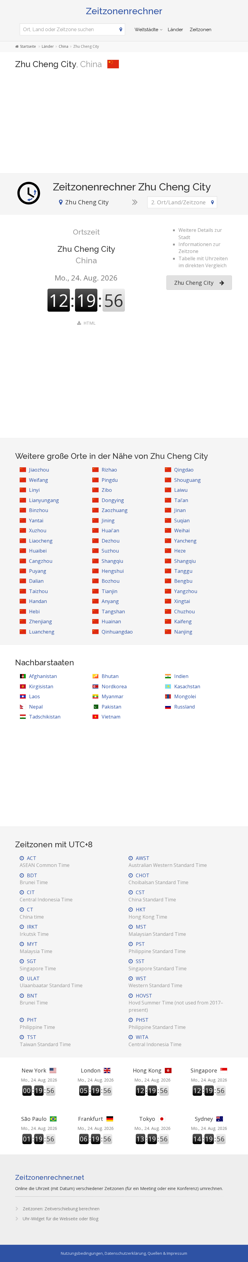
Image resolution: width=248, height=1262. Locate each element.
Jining (108, 520)
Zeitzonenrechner (124, 11)
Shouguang (187, 480)
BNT (34, 999)
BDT (34, 879)
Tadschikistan (44, 716)
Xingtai (182, 601)
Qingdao (184, 469)
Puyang (37, 571)
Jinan (180, 510)
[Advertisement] (124, 121)
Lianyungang (44, 500)
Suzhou (110, 550)
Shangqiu (112, 561)
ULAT (51, 982)
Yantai (36, 520)
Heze (180, 550)
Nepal (36, 706)
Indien (181, 676)
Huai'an (110, 530)
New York (33, 1070)
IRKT (34, 930)
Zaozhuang (115, 510)
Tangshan (113, 611)
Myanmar (112, 696)
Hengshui (113, 571)
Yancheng (185, 540)
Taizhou (38, 591)
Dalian (36, 581)
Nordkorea (114, 686)
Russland (184, 706)
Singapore (204, 1070)
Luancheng (41, 631)
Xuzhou (37, 530)
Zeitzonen (200, 29)
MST (157, 930)
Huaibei (38, 550)
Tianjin (109, 591)
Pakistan (111, 706)
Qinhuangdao (117, 631)
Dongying (113, 500)
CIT (46, 896)
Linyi (34, 490)
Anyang (110, 601)
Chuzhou (184, 611)
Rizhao (109, 469)
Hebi (34, 611)
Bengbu (183, 581)
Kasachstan (187, 686)
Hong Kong (147, 1070)
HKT (148, 913)
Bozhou (110, 581)
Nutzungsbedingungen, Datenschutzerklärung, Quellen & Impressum (124, 1253)
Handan (38, 601)
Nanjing (183, 631)
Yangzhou (185, 591)
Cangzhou (40, 561)
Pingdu (110, 480)
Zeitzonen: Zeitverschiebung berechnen (60, 1209)
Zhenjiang (40, 621)
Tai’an (181, 500)
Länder (175, 29)
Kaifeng (183, 621)
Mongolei (185, 696)
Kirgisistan (41, 686)
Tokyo (147, 1118)
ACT (45, 861)
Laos (34, 696)
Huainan (111, 621)
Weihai (182, 530)
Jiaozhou (39, 469)
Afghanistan (43, 676)
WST (155, 982)
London (90, 1070)
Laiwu (181, 490)
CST (152, 896)
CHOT (158, 879)
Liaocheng (41, 540)
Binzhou (38, 510)
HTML (89, 323)
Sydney (204, 1118)
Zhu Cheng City (194, 282)
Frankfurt (90, 1118)
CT (32, 913)
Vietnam (111, 716)
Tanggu (183, 571)
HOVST (176, 1002)
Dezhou (110, 540)
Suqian (182, 520)
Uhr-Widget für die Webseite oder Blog (59, 1218)
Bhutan (110, 676)
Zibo (107, 490)
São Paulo (34, 1118)
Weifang (38, 480)
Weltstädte (146, 29)
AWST (168, 861)
